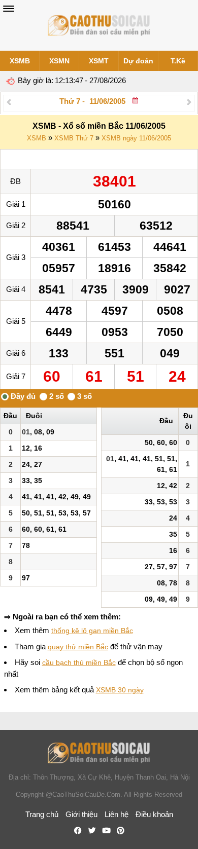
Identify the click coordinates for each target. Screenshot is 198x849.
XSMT (99, 61)
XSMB (20, 61)
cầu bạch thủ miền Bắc (79, 662)
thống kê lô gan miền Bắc (92, 630)
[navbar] (8, 9)
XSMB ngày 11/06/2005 (136, 138)
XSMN (59, 61)
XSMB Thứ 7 (73, 138)
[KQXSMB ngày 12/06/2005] (189, 101)
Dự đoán (138, 61)
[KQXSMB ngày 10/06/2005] (9, 101)
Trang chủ (41, 814)
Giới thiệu (81, 814)
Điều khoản (154, 814)
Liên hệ (116, 814)
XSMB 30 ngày (120, 690)
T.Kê (178, 61)
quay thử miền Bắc (78, 647)
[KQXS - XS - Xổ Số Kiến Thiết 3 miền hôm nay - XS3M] (99, 25)
